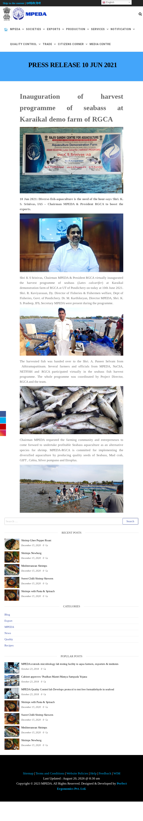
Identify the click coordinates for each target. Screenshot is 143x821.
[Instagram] (3, 433)
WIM (116, 773)
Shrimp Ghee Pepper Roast (36, 540)
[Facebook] (3, 414)
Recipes (9, 645)
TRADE (47, 44)
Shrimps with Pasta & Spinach (38, 591)
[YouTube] (3, 427)
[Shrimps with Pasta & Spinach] (11, 594)
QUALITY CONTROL (23, 44)
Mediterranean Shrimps (34, 565)
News (7, 633)
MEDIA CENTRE (100, 44)
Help (93, 773)
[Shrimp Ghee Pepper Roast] (11, 544)
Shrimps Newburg (31, 553)
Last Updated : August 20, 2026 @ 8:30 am (71, 778)
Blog (7, 614)
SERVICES (98, 29)
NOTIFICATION (121, 29)
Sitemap (28, 773)
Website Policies (77, 773)
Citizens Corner (71, 44)
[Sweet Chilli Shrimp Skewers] (11, 582)
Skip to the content (13, 3)
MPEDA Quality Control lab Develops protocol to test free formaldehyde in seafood (67, 689)
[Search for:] (71, 521)
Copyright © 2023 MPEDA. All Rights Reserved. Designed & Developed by (71, 786)
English (109, 2)
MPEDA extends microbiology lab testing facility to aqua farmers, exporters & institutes (69, 663)
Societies (33, 29)
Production (75, 29)
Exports (53, 29)
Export (8, 620)
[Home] (6, 29)
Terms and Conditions (50, 773)
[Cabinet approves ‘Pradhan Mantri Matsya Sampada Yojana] (11, 680)
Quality (8, 639)
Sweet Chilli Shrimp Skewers (37, 578)
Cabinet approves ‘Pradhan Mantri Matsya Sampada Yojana (54, 676)
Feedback (105, 773)
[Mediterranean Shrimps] (11, 569)
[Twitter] (3, 420)
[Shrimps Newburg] (11, 556)
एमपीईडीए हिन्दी (33, 3)
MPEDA (15, 29)
